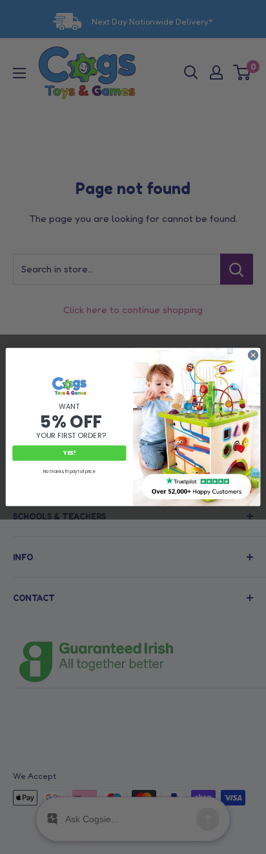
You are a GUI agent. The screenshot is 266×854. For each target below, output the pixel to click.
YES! (69, 453)
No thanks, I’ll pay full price (69, 471)
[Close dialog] (253, 355)
